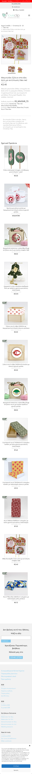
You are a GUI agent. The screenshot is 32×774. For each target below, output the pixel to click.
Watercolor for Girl (7, 719)
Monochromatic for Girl (8, 724)
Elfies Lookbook (6, 741)
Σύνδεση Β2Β (5, 705)
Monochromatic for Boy (9, 722)
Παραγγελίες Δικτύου (9, 673)
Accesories (12, 103)
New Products (11, 107)
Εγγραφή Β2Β (5, 707)
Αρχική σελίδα (5, 25)
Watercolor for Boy (7, 717)
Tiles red (5, 27)
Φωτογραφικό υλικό (8, 676)
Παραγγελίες (5, 693)
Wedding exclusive (7, 727)
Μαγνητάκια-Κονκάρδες (9, 105)
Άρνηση (16, 770)
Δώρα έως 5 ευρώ (23, 107)
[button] (29, 745)
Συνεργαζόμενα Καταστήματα (12, 671)
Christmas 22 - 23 (18, 25)
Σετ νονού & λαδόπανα (8, 738)
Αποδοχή (16, 766)
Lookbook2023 (6, 736)
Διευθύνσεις (5, 696)
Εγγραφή (4, 1)
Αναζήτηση (16, 7)
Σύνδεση (10, 1)
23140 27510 (16, 657)
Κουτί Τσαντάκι (6, 109)
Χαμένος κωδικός (6, 691)
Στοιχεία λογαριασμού (8, 688)
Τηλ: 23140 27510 (16, 3)
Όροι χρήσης (6, 679)
